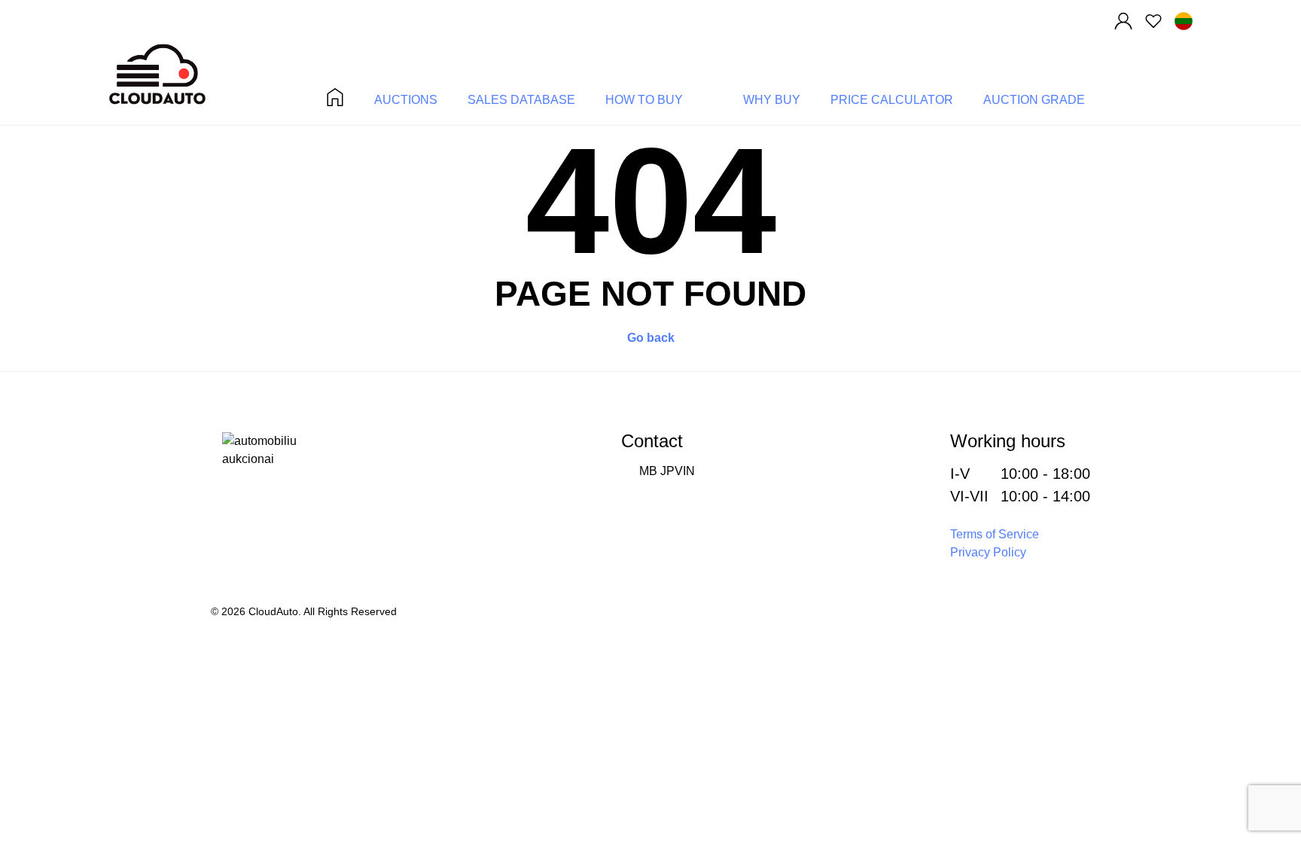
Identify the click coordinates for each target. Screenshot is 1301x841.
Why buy (771, 100)
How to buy (644, 100)
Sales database (521, 100)
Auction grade (1034, 100)
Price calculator (891, 100)
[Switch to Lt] (1184, 21)
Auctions (405, 100)
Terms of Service (994, 534)
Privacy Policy (988, 552)
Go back (651, 337)
